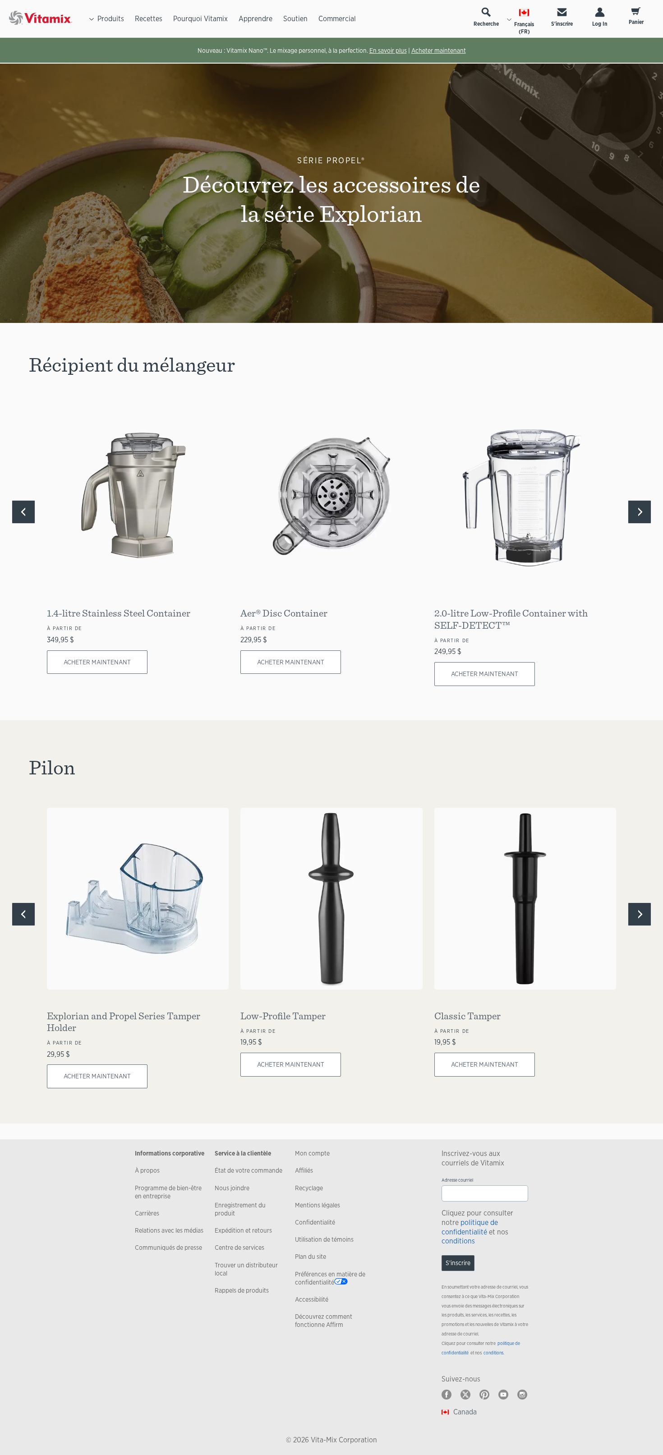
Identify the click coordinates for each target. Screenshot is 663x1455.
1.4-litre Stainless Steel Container (118, 612)
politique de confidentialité (470, 1227)
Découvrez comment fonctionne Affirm (323, 1320)
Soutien (295, 18)
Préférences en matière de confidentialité (330, 1278)
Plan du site (310, 1256)
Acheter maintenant (438, 50)
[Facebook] (446, 1395)
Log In (600, 24)
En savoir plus (388, 50)
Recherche (486, 24)
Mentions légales (317, 1205)
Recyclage (309, 1188)
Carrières (147, 1213)
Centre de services (239, 1247)
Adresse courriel (457, 1180)
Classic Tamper (467, 1015)
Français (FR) (524, 28)
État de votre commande (248, 1170)
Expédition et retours (243, 1230)
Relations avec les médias (169, 1230)
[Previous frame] (23, 512)
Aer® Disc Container (283, 612)
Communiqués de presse (168, 1247)
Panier (636, 22)
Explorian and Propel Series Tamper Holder (123, 1021)
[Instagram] (522, 1395)
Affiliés (304, 1170)
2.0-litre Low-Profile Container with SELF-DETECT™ (511, 618)
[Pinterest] (484, 1395)
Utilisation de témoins (324, 1239)
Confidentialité (315, 1222)
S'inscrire (562, 24)
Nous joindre (232, 1188)
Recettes (148, 18)
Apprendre (255, 18)
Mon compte (312, 1153)
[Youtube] (503, 1395)
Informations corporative (169, 1153)
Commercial (337, 18)
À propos (147, 1170)
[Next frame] (639, 512)
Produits (110, 18)
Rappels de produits (242, 1290)
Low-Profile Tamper (283, 1015)
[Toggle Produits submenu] (92, 19)
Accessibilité (311, 1299)
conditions (458, 1241)
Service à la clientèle (243, 1153)
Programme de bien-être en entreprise (168, 1192)
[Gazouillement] (465, 1395)
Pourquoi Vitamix (200, 18)
